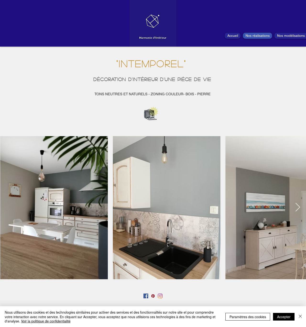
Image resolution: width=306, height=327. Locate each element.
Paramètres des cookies (248, 316)
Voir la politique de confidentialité (46, 321)
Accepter (283, 316)
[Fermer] (300, 316)
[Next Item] (298, 207)
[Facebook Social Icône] (145, 296)
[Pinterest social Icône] (153, 296)
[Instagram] (160, 296)
